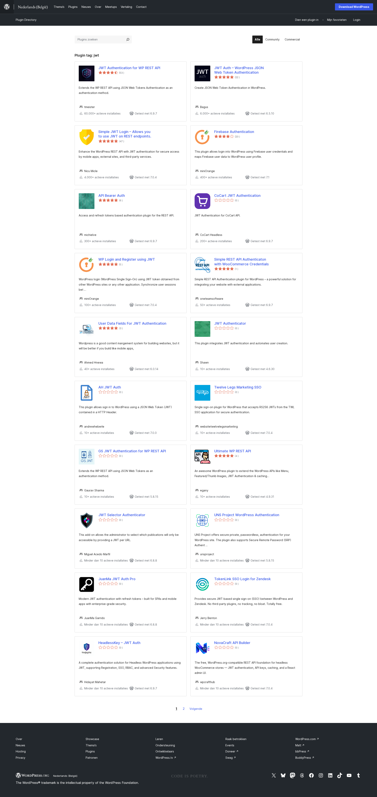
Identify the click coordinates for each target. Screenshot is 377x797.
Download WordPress (354, 6)
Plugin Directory (26, 19)
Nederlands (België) (65, 775)
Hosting (21, 751)
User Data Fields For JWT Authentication (132, 323)
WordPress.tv (166, 757)
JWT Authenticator (230, 323)
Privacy (20, 757)
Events (229, 745)
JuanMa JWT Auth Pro (116, 579)
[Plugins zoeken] (128, 39)
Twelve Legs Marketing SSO (237, 387)
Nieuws (20, 745)
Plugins (90, 751)
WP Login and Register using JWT (126, 259)
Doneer (232, 751)
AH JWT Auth (109, 387)
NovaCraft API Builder (232, 643)
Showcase (92, 739)
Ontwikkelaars (165, 751)
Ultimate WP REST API (232, 451)
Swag (230, 757)
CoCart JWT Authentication (237, 195)
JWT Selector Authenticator (121, 515)
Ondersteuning (165, 745)
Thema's (91, 745)
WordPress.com (307, 739)
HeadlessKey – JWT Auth (119, 643)
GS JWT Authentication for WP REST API (132, 451)
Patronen (92, 757)
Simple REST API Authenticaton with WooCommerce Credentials (241, 261)
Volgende (195, 708)
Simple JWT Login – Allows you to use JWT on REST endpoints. (124, 134)
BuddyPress (304, 757)
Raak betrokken (235, 739)
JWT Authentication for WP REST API (129, 68)
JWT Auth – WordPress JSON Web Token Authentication (239, 70)
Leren (159, 739)
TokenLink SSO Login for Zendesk (242, 579)
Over (19, 739)
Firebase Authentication (234, 132)
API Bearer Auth (111, 195)
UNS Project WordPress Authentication (246, 515)
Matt (300, 745)
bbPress (302, 751)
